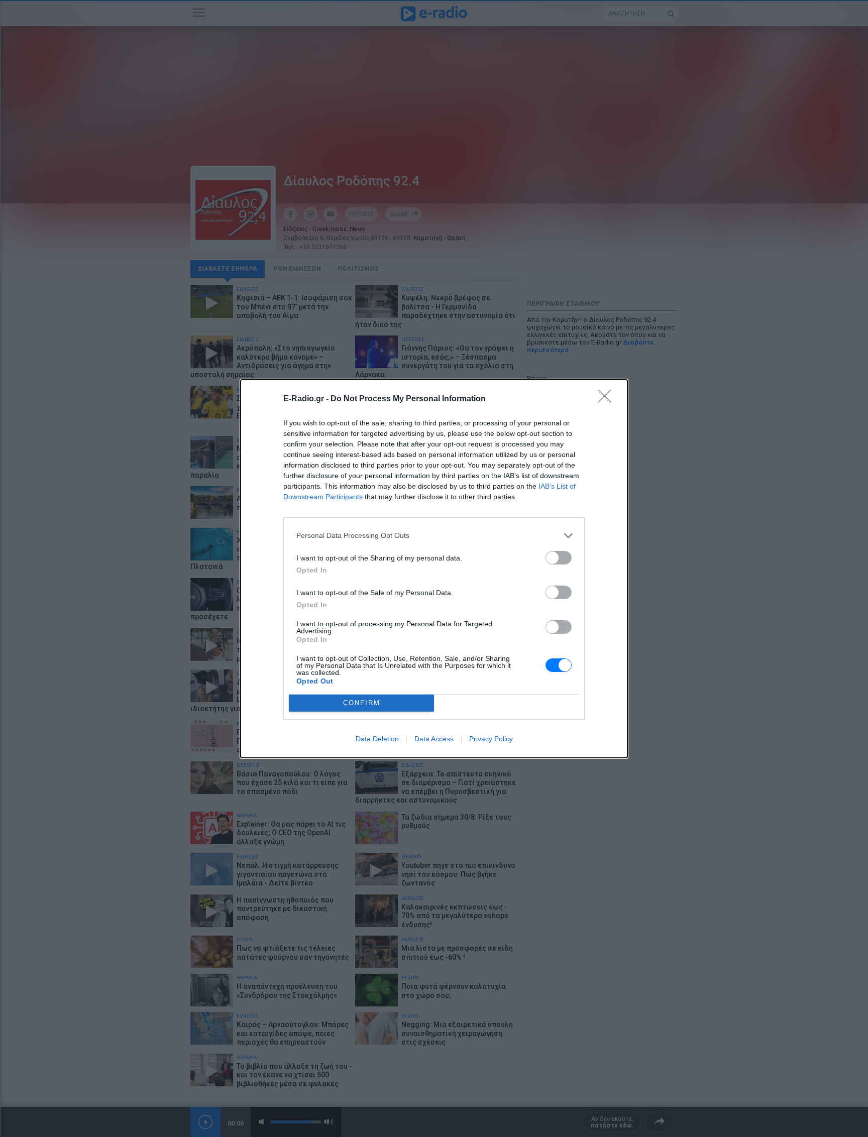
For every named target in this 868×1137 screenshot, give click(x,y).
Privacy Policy (491, 739)
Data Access (434, 739)
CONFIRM (361, 703)
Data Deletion (377, 739)
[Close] (607, 399)
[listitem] (434, 535)
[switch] (559, 557)
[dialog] (434, 569)
